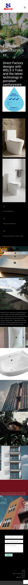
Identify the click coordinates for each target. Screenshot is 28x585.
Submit (9, 555)
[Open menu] (25, 7)
